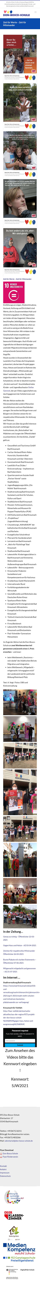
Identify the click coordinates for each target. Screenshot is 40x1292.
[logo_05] (14, 1208)
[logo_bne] (14, 1190)
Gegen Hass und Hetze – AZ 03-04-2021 (19, 945)
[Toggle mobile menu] (36, 12)
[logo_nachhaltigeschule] (14, 1226)
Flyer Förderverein (10, 1156)
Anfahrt (3, 1169)
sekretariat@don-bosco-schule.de (19, 1141)
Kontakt (3, 1166)
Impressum (4, 1172)
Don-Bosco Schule (10, 1153)
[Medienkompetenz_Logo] (19, 1244)
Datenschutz (5, 1176)
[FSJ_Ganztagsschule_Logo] (19, 1257)
